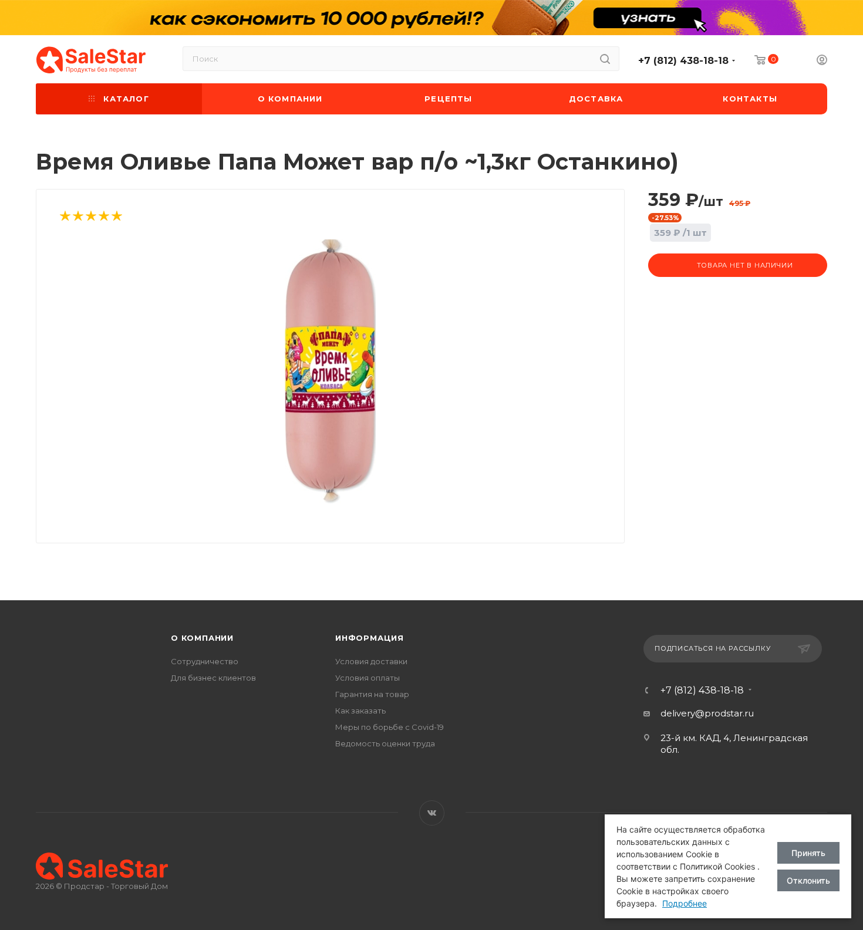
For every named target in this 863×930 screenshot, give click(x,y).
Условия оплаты (367, 677)
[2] (77, 216)
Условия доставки (371, 661)
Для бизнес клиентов (213, 677)
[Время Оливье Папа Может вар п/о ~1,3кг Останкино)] (330, 371)
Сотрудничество (204, 661)
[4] (103, 216)
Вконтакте (431, 813)
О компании (202, 637)
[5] (116, 216)
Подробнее (684, 903)
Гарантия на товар (372, 694)
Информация (369, 637)
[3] (90, 216)
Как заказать (360, 710)
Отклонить (808, 880)
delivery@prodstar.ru (707, 713)
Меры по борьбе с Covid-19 (389, 727)
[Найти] (605, 58)
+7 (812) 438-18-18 (683, 60)
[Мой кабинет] (822, 61)
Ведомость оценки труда (385, 743)
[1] (64, 216)
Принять (808, 853)
